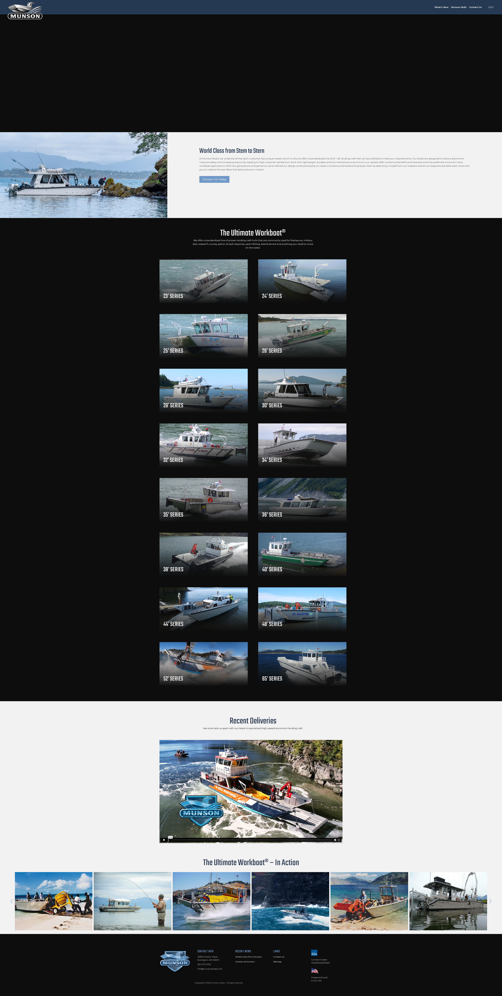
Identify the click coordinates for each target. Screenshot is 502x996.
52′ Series (173, 679)
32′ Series (173, 460)
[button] (11, 901)
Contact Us (278, 957)
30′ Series (272, 405)
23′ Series (173, 296)
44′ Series (173, 624)
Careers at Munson (245, 961)
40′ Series (272, 569)
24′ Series (272, 296)
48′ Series (272, 624)
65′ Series (272, 679)
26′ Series (272, 351)
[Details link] (166, 289)
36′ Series (272, 515)
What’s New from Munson (248, 957)
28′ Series (173, 405)
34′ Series (272, 460)
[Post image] (203, 281)
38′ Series (173, 569)
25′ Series (173, 351)
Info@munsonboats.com (209, 969)
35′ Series (173, 515)
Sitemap (277, 961)
